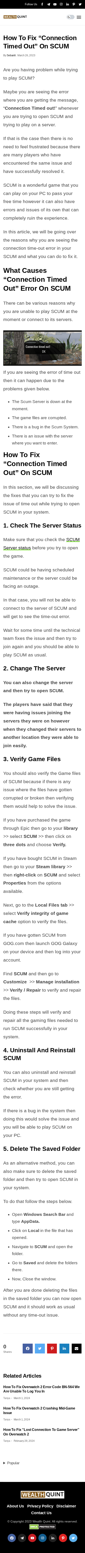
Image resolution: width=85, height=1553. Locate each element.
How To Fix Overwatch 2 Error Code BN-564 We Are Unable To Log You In (41, 1389)
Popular (13, 1463)
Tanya (6, 1398)
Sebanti (11, 55)
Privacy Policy (40, 1506)
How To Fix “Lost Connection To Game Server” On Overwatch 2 (41, 1432)
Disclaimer (66, 1506)
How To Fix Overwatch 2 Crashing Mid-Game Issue (39, 1410)
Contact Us (41, 1513)
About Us (15, 1506)
